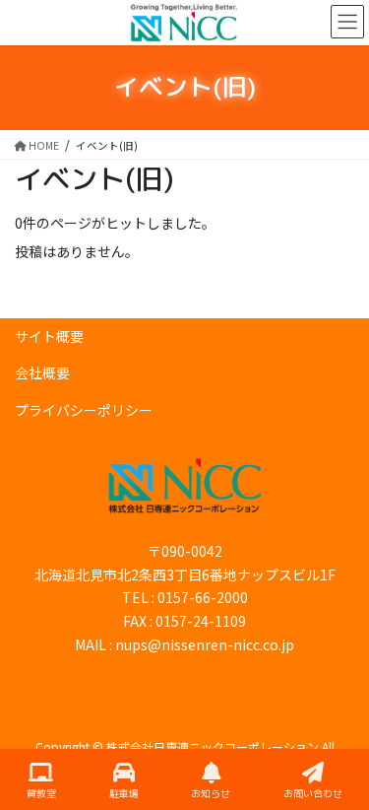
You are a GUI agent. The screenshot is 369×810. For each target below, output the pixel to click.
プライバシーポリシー (84, 410)
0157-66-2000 (202, 597)
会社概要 (42, 372)
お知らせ (210, 793)
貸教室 (41, 793)
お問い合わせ (312, 793)
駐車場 (124, 793)
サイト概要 (49, 336)
